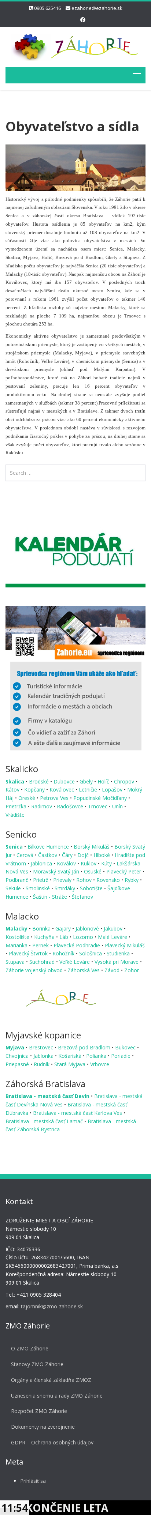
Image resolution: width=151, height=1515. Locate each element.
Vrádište (15, 814)
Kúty (107, 863)
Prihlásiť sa (33, 1480)
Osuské (93, 871)
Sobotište (92, 888)
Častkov (48, 855)
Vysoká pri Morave (117, 961)
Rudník (42, 1064)
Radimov (42, 806)
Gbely (87, 781)
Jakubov (114, 928)
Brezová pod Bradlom (85, 1047)
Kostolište (18, 936)
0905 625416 (47, 8)
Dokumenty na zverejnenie (43, 1426)
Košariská (70, 1055)
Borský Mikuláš (92, 846)
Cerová (25, 855)
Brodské (39, 781)
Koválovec (62, 789)
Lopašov (113, 789)
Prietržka (16, 806)
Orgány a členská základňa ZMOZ (51, 1379)
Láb (64, 936)
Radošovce (71, 806)
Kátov (13, 789)
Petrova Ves (55, 797)
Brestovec (42, 1047)
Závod (112, 970)
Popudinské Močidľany (100, 797)
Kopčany (35, 789)
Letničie (89, 789)
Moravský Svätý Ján (57, 871)
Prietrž (41, 879)
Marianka (17, 945)
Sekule (13, 888)
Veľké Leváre (75, 961)
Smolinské (38, 888)
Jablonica (42, 863)
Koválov (67, 863)
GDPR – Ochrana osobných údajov (52, 1442)
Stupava (15, 961)
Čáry (68, 855)
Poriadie (121, 1055)
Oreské (27, 797)
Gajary (63, 928)
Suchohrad (42, 961)
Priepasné (17, 1064)
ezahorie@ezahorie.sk (96, 8)
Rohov (84, 879)
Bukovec (126, 1047)
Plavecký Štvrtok (29, 953)
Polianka (97, 1055)
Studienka (119, 953)
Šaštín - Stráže (51, 896)
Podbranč (17, 879)
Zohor (131, 970)
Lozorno (84, 936)
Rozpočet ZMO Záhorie (39, 1410)
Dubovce (65, 781)
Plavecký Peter (124, 871)
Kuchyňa (45, 936)
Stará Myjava (70, 1064)
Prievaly (63, 879)
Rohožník (64, 953)
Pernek (41, 945)
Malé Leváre (113, 936)
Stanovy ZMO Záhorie (37, 1364)
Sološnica (91, 953)
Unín (118, 806)
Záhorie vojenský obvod (34, 970)
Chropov (125, 781)
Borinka (42, 928)
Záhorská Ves (84, 970)
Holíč (104, 781)
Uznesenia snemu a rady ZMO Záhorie (57, 1395)
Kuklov (89, 863)
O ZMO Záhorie (29, 1348)
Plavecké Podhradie (78, 945)
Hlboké (102, 855)
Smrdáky (66, 888)
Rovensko (108, 879)
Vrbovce (99, 1064)
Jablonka (44, 1055)
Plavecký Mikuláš (125, 945)
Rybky (132, 879)
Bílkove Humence (48, 846)
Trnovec (98, 806)
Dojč (83, 855)
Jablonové (88, 928)
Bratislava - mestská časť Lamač (44, 1121)
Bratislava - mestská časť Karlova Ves (78, 1112)
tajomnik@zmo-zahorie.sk (52, 1306)
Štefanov (82, 896)
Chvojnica (17, 1055)
